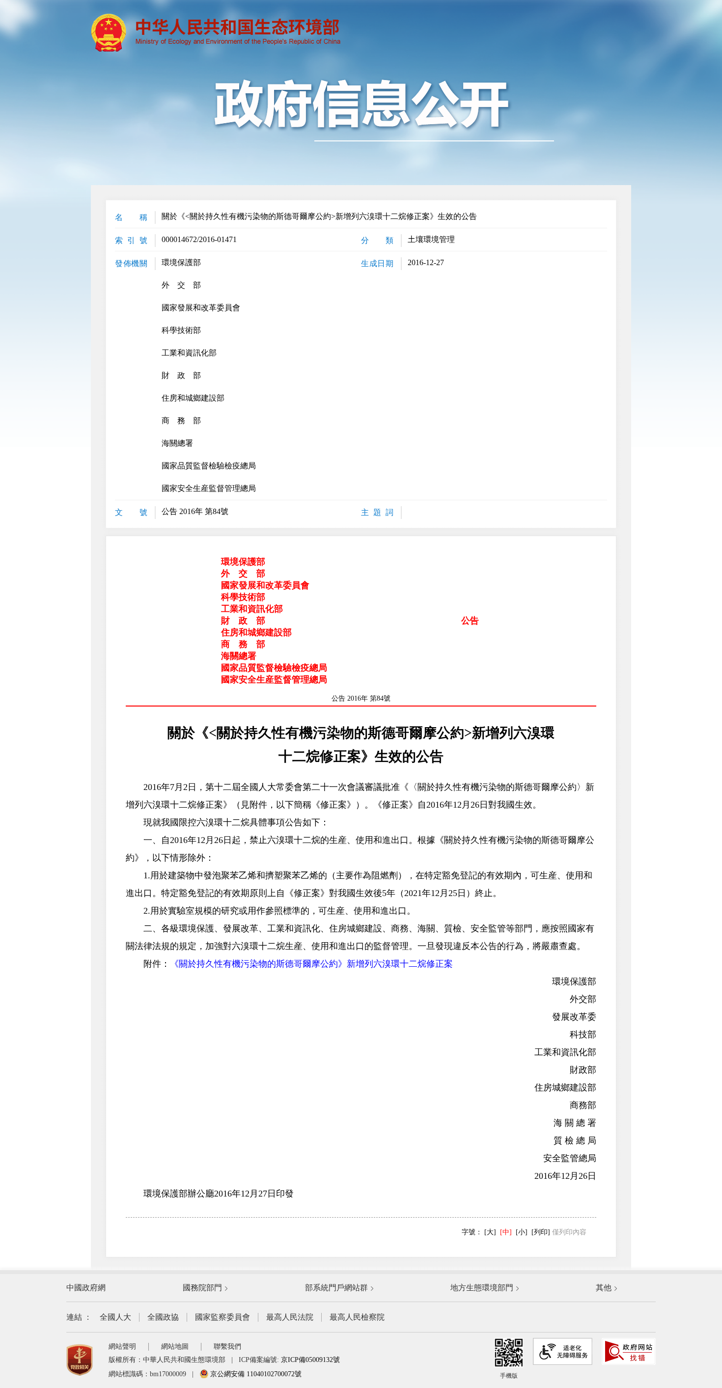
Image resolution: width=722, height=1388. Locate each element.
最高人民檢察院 (357, 1317)
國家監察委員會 (222, 1317)
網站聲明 (122, 1346)
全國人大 (115, 1317)
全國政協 (163, 1317)
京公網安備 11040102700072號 (255, 1374)
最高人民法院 (289, 1317)
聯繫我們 (227, 1346)
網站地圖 (175, 1346)
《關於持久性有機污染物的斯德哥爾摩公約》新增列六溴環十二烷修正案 (311, 964)
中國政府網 (86, 1287)
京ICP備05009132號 (310, 1359)
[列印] (540, 1232)
